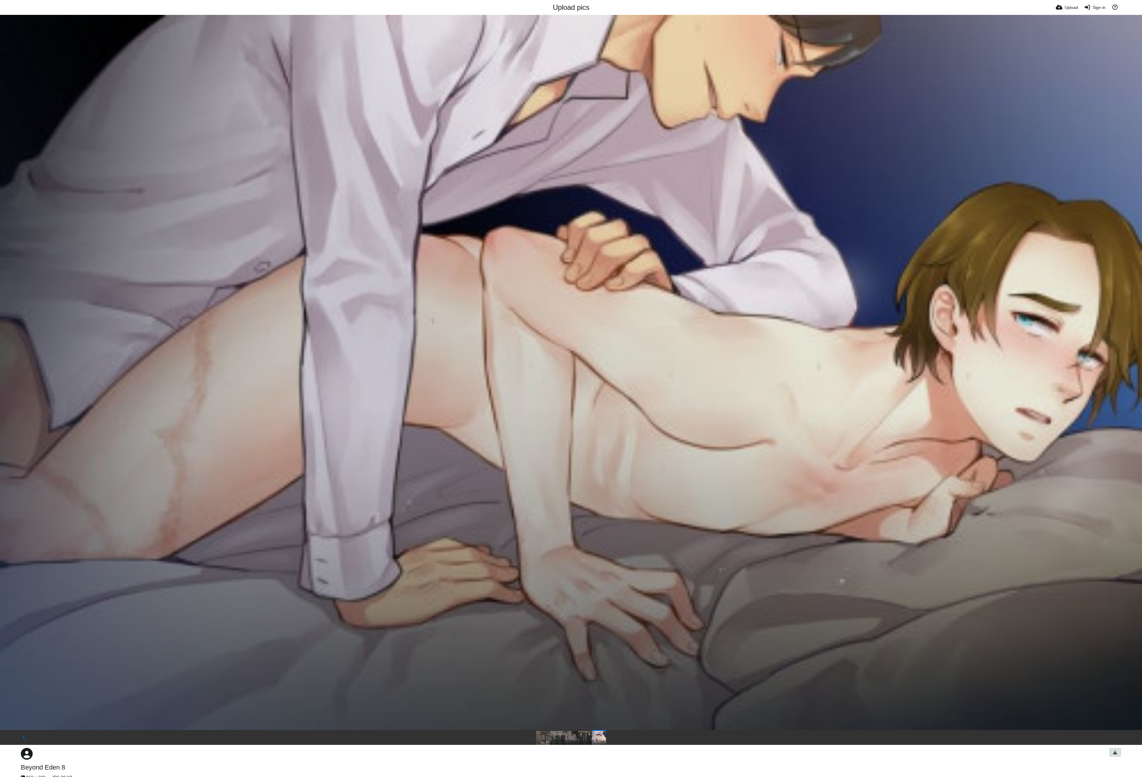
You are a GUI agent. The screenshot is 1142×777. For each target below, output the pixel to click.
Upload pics (571, 7)
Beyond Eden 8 (43, 767)
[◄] (24, 737)
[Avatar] (27, 754)
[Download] (1115, 752)
